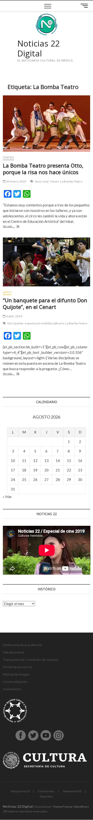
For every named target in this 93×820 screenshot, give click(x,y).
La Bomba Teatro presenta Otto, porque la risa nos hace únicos (43, 169)
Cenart (54, 181)
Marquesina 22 (20, 791)
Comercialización (15, 682)
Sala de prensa (13, 652)
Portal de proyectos (17, 667)
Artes (7, 292)
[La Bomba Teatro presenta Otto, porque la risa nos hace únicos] (46, 123)
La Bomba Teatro (71, 181)
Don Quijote (15, 323)
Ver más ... (14, 226)
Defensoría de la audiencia (22, 645)
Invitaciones (12, 689)
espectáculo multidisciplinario (44, 323)
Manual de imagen (16, 674)
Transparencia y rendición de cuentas (30, 659)
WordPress (81, 806)
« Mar (7, 496)
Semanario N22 (72, 791)
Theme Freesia (62, 806)
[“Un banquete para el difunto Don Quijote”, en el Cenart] (46, 262)
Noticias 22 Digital (38, 48)
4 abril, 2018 (13, 316)
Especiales (46, 796)
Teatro (8, 157)
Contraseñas (46, 791)
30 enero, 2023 (15, 181)
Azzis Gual (42, 181)
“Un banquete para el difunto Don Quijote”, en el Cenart (45, 303)
